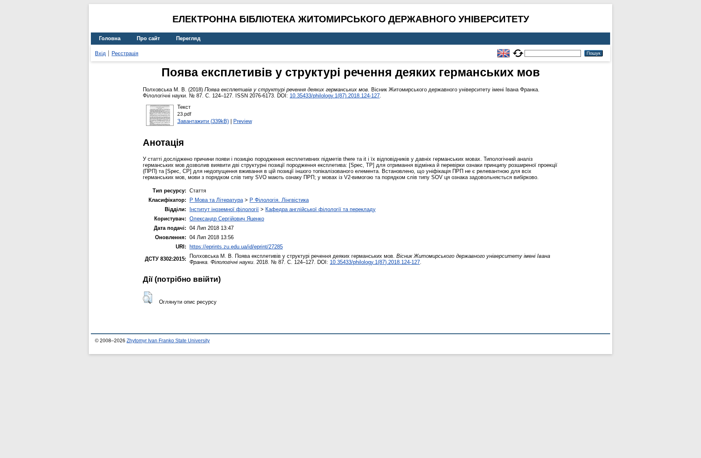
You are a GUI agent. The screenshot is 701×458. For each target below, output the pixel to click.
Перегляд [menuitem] (188, 38)
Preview (242, 121)
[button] (147, 298)
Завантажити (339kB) (203, 121)
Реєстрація (125, 53)
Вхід (100, 53)
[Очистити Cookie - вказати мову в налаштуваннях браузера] (518, 50)
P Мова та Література (216, 200)
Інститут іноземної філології (224, 209)
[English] (503, 50)
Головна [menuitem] (109, 38)
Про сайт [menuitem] (148, 38)
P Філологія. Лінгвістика (279, 200)
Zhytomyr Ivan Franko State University (168, 340)
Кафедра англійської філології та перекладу (320, 209)
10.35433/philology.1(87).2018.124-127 (335, 96)
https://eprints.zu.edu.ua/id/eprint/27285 (236, 247)
